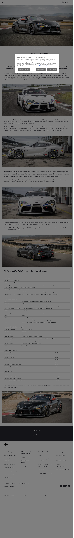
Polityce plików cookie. (43, 65)
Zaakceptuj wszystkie (51, 69)
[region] (37, 63)
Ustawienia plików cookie (24, 69)
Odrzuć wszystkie (40, 69)
